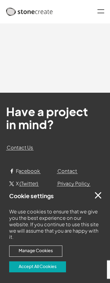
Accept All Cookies (38, 266)
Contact (67, 171)
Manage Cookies (36, 251)
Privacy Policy (73, 183)
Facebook (27, 171)
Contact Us (20, 147)
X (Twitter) (26, 183)
